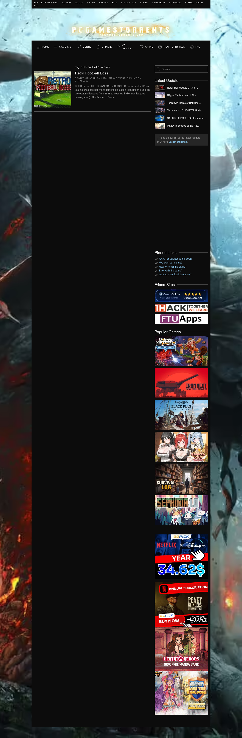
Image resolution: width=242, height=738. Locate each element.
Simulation (128, 2)
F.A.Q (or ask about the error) (175, 258)
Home (45, 47)
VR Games (126, 47)
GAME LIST (66, 47)
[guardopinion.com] (181, 295)
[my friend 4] (181, 318)
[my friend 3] (181, 307)
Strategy (158, 2)
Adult (79, 2)
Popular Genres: (46, 2)
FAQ (197, 47)
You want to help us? (170, 262)
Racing (104, 2)
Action (67, 2)
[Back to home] (121, 24)
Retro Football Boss (91, 73)
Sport (144, 2)
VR (36, 6)
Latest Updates (178, 141)
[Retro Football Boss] (52, 89)
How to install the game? (173, 266)
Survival (175, 2)
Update (107, 47)
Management (117, 78)
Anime (91, 2)
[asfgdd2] (181, 648)
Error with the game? (170, 270)
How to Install (174, 47)
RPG (115, 2)
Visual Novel (194, 2)
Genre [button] (87, 47)
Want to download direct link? (175, 274)
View (181, 350)
